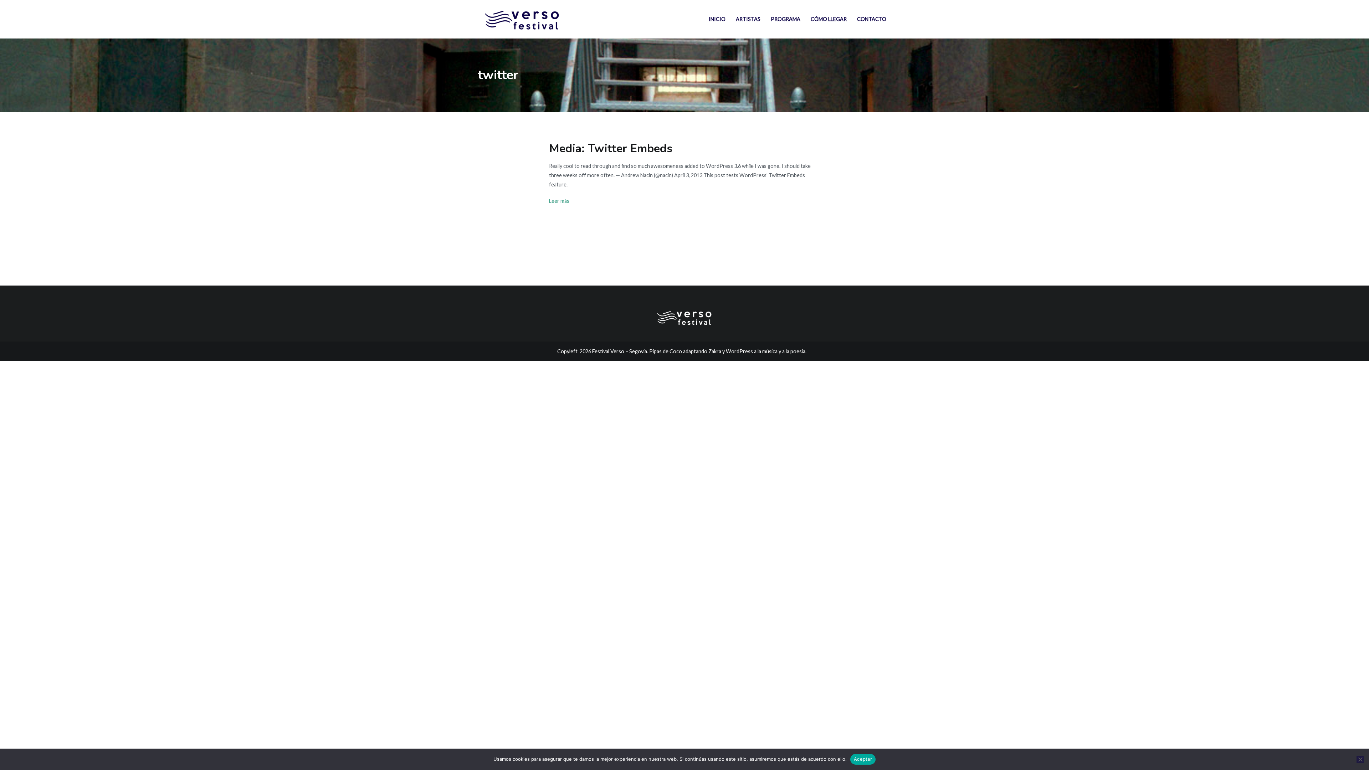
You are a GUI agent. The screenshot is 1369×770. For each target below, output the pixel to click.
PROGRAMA (785, 19)
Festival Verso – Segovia (619, 351)
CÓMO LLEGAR (829, 19)
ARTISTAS (748, 19)
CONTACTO (871, 19)
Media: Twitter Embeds (610, 148)
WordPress (739, 351)
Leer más (559, 201)
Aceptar (863, 759)
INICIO (717, 19)
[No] (1360, 759)
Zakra (714, 351)
